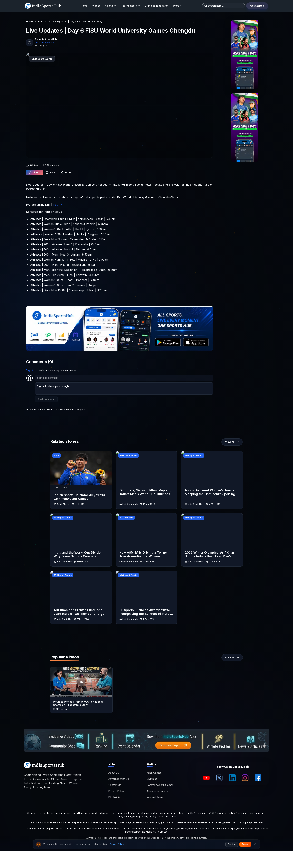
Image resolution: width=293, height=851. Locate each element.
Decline (232, 844)
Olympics (151, 779)
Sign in (30, 370)
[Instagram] (245, 778)
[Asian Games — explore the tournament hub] (244, 54)
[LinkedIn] (232, 778)
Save (53, 172)
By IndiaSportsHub (46, 39)
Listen (36, 172)
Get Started (257, 5)
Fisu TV (58, 204)
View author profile (44, 42)
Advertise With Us (118, 779)
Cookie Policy (116, 844)
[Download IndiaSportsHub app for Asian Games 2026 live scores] (244, 127)
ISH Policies (115, 797)
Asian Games (154, 772)
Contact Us (114, 785)
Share (68, 172)
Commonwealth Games (160, 785)
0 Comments (52, 165)
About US (113, 772)
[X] (219, 778)
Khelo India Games (157, 791)
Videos (96, 5)
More (176, 5)
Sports (109, 5)
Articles (42, 21)
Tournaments (129, 5)
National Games (155, 797)
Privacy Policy (116, 791)
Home (84, 5)
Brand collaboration (156, 5)
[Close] (255, 844)
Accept (245, 844)
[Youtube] (206, 778)
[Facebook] (258, 778)
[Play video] (81, 682)
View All (230, 441)
